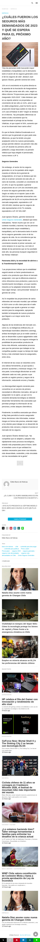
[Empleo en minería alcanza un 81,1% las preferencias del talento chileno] (20, 647)
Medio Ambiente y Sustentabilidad (13, 868)
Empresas (14, 8)
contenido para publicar (11, 549)
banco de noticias (7, 546)
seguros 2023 (16, 551)
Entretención (6, 694)
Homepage (5, 8)
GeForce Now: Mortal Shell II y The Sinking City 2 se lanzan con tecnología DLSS (19, 743)
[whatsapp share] (18, 528)
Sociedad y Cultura (8, 824)
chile (16, 546)
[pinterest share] (11, 528)
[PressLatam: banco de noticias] (11, 3)
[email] (10, 940)
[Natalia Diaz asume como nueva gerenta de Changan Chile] (20, 579)
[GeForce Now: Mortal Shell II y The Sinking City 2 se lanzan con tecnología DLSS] (20, 724)
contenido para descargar (28, 546)
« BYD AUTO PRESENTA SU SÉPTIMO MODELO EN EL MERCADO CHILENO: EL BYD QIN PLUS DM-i (19, 508)
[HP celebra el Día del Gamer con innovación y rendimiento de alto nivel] (20, 683)
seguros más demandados (10, 553)
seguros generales (29, 551)
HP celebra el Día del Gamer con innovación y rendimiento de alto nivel (20, 701)
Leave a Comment (20, 519)
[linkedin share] (15, 528)
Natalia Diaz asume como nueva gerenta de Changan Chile (19, 918)
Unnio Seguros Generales (12, 220)
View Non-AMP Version (25, 935)
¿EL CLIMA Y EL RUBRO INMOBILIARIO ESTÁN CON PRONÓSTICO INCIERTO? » (21, 497)
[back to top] (35, 934)
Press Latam (25, 549)
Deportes (5, 778)
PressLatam (6, 551)
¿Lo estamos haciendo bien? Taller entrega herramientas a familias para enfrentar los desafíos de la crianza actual (18, 833)
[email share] (7, 528)
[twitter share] (3, 528)
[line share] (22, 528)
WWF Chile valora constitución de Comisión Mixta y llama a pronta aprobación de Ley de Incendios (19, 877)
